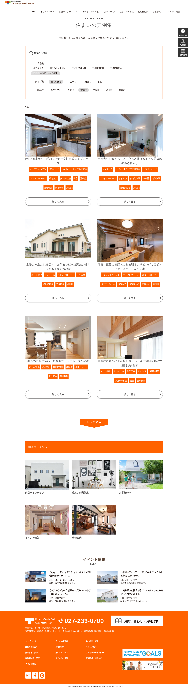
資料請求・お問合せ (94, 658)
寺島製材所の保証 (91, 12)
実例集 (183, 45)
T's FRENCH (98, 68)
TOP (34, 12)
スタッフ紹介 (91, 647)
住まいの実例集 (127, 12)
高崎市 (122, 90)
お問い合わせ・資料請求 (141, 621)
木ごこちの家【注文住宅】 (45, 73)
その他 (71, 90)
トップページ (30, 641)
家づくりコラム (61, 652)
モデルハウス (109, 12)
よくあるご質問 (61, 658)
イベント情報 (174, 12)
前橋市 (84, 90)
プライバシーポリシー (95, 652)
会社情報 (157, 12)
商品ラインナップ (67, 12)
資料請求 (183, 55)
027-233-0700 (84, 620)
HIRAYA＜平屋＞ (58, 68)
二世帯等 (72, 81)
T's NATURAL (116, 68)
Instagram (183, 35)
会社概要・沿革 (92, 641)
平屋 (99, 81)
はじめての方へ (48, 12)
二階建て (87, 81)
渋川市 (109, 90)
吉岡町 (96, 90)
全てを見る (38, 68)
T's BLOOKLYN (79, 68)
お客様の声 (143, 12)
